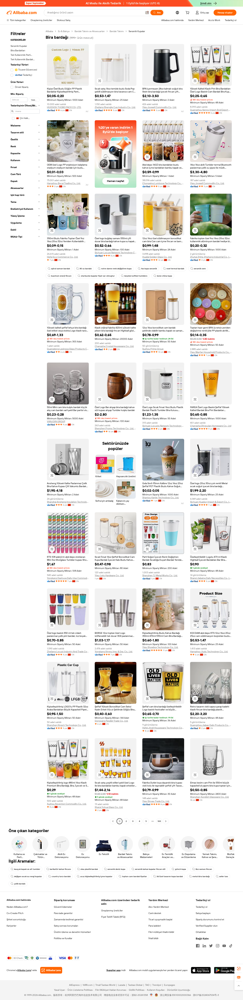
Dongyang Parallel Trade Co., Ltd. (111, 720)
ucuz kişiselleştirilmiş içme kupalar (96, 876)
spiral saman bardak (60, 268)
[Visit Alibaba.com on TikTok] (231, 946)
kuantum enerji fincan (61, 276)
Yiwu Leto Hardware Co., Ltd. (109, 575)
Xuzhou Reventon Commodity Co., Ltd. (66, 804)
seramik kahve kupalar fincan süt (150, 869)
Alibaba (49, 31)
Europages (169, 985)
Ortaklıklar (201, 932)
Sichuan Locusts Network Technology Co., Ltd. (163, 425)
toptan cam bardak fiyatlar (134, 876)
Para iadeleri (154, 925)
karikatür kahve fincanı (60, 869)
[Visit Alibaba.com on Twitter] (211, 946)
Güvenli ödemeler (63, 907)
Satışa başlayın (203, 913)
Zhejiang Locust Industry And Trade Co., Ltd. (68, 651)
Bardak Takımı (117, 31)
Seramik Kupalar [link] (137, 31)
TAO (147, 985)
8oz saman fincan (204, 869)
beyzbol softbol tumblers (135, 276)
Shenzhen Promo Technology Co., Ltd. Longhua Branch (116, 428)
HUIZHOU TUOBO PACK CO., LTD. (64, 107)
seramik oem (200, 268)
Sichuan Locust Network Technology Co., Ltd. (116, 252)
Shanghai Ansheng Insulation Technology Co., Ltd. (68, 501)
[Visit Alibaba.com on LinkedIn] (204, 946)
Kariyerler (11, 925)
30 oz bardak (86, 268)
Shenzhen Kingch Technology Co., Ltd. (66, 725)
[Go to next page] (166, 821)
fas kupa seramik (149, 268)
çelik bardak (19, 884)
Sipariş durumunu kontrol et (210, 919)
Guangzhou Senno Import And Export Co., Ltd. (211, 110)
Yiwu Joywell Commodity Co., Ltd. (159, 107)
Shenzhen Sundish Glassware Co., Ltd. (209, 797)
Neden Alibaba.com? (17, 907)
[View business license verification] (151, 995)
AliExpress (74, 985)
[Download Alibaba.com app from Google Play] (225, 970)
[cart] (188, 13)
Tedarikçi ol (201, 907)
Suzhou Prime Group (152, 349)
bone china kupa (164, 276)
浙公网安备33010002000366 (175, 995)
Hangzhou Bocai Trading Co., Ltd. (64, 183)
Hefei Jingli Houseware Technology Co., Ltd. (163, 727)
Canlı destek (154, 913)
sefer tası (223, 876)
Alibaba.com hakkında (19, 900)
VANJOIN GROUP (56, 421)
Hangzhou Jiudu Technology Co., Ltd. (209, 651)
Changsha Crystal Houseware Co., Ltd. (114, 346)
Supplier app (113, 970)
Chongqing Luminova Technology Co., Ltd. (163, 183)
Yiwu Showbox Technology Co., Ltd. (160, 647)
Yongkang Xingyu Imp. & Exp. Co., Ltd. (114, 651)
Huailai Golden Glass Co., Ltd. (157, 257)
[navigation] (25, 427)
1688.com (87, 985)
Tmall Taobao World (105, 985)
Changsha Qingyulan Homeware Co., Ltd (210, 425)
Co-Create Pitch (15, 913)
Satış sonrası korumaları (66, 925)
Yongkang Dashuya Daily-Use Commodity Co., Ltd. (68, 578)
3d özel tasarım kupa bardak (170, 876)
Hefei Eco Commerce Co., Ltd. (62, 257)
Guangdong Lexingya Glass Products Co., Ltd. (68, 349)
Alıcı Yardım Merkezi (158, 907)
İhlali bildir (153, 938)
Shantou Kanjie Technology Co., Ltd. (160, 497)
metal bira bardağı (201, 876)
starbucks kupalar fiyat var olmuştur (98, 276)
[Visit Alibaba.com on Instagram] (218, 946)
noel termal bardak (175, 268)
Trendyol (156, 985)
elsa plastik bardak (89, 869)
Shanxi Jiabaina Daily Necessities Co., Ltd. (211, 578)
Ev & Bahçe (64, 31)
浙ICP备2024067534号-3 (206, 995)
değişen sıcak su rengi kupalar (28, 876)
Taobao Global (135, 985)
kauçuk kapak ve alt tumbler (27, 869)
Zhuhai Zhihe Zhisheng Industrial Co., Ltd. (211, 257)
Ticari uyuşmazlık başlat (160, 919)
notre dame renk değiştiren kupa (116, 268)
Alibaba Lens (24, 970)
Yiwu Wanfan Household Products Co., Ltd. (211, 352)
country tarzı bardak (61, 876)
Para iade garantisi (63, 913)
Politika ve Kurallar (63, 938)
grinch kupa (180, 869)
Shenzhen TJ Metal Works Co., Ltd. (160, 575)
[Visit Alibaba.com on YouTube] (224, 946)
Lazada (121, 985)
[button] (147, 13)
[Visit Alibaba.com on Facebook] (198, 946)
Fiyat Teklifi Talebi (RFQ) (113, 916)
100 (159, 821)
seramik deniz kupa (116, 869)
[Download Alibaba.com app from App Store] (201, 970)
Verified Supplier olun (207, 925)
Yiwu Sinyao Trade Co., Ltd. (155, 801)
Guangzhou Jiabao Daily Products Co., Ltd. (211, 725)
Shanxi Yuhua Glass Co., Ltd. (109, 807)
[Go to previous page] (113, 821)
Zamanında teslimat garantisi (68, 919)
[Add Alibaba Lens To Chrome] (51, 970)
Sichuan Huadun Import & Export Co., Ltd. (211, 501)
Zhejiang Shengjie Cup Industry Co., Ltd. (115, 107)
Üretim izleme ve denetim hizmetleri (72, 932)
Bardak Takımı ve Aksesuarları (90, 31)
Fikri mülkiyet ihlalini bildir (161, 932)
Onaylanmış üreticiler (112, 910)
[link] (238, 968)
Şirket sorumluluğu (16, 919)
